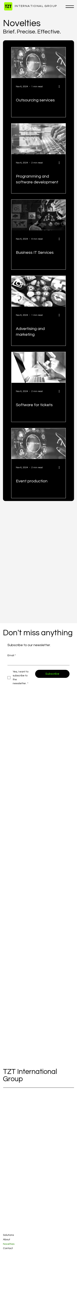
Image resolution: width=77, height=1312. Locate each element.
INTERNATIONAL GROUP (35, 5)
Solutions (8, 1235)
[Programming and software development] (38, 138)
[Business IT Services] (38, 215)
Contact (8, 1248)
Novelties (8, 1244)
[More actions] (60, 86)
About (6, 1239)
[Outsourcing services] (38, 62)
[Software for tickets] (38, 367)
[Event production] (38, 443)
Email (11, 655)
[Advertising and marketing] (38, 291)
